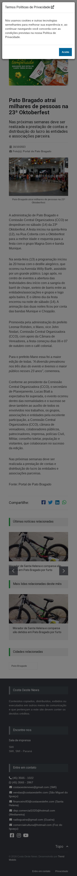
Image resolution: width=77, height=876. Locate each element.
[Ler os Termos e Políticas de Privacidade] (52, 7)
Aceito (65, 52)
